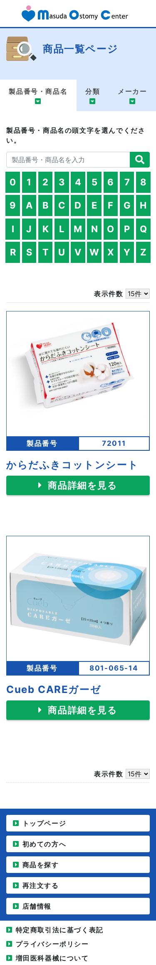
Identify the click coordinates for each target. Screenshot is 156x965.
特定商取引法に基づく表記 (60, 930)
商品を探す (40, 864)
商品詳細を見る (81, 485)
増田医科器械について (52, 958)
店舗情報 (37, 906)
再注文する (40, 885)
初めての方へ (44, 844)
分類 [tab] (92, 91)
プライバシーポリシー (52, 944)
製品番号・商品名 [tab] (38, 91)
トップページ (44, 823)
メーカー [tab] (132, 91)
